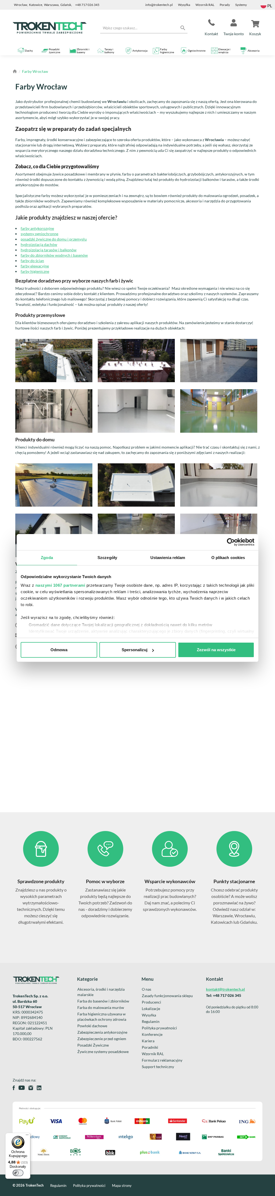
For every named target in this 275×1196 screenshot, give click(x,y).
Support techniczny (158, 1066)
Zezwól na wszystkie (216, 649)
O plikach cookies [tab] (228, 557)
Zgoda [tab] (47, 557)
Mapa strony (122, 1185)
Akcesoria (253, 50)
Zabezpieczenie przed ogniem (101, 1038)
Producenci (151, 1002)
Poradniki (150, 1047)
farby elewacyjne (35, 266)
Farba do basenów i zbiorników (103, 1001)
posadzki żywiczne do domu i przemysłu (54, 239)
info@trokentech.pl (159, 5)
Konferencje (152, 1034)
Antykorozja (139, 50)
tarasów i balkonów (60, 250)
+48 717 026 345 (87, 5)
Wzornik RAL (205, 5)
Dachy (29, 50)
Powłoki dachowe (92, 1025)
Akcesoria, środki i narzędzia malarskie (101, 992)
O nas (146, 989)
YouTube (22, 1088)
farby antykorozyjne (37, 228)
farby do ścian (32, 260)
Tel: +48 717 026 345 (223, 995)
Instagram (30, 1088)
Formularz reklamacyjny (162, 1060)
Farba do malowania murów (100, 1007)
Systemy (241, 5)
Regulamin (151, 1021)
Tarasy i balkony (109, 51)
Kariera (148, 1041)
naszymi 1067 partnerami (60, 585)
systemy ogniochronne (39, 233)
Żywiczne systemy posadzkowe (103, 1051)
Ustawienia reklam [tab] (167, 557)
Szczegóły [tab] (107, 557)
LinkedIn (39, 1088)
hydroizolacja (32, 250)
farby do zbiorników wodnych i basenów (54, 255)
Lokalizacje (151, 1008)
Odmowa (58, 649)
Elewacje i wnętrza (224, 51)
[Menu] (27, 1136)
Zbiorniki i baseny (83, 51)
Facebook (14, 1088)
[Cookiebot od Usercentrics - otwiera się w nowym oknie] (230, 542)
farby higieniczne (35, 271)
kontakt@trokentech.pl (225, 989)
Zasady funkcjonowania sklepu (167, 995)
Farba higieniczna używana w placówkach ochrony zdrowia (101, 1017)
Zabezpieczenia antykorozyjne (102, 1032)
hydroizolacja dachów (39, 244)
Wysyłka (184, 5)
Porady (225, 5)
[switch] (18, 1173)
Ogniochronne (196, 50)
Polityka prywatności (159, 1028)
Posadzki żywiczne (54, 51)
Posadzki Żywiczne (93, 1045)
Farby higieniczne (167, 51)
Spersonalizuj (134, 649)
